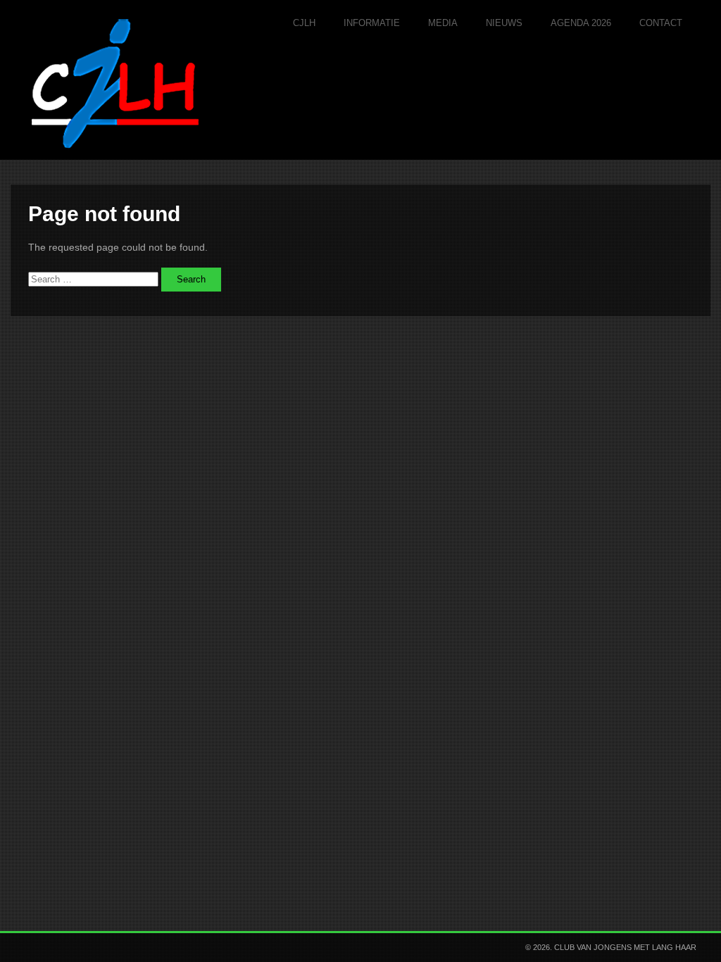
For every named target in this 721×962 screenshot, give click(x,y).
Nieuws (504, 23)
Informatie (372, 23)
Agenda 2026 (581, 23)
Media (443, 23)
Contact (660, 23)
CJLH (304, 23)
